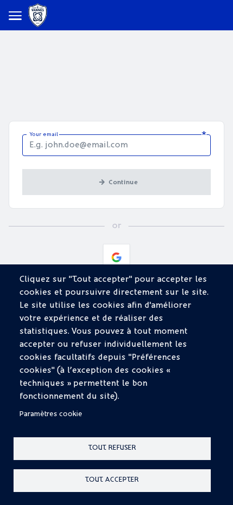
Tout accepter (112, 479)
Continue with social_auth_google (116, 257)
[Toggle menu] (15, 15)
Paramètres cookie (51, 414)
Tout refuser (112, 447)
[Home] (37, 15)
